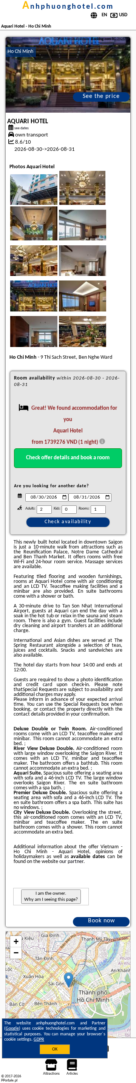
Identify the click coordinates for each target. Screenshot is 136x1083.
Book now (101, 921)
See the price (101, 96)
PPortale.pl (9, 1080)
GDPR (39, 1039)
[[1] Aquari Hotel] (68, 75)
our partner (71, 862)
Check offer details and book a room (68, 458)
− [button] (16, 953)
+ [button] (16, 941)
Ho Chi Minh (20, 51)
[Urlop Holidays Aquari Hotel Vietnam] (44, 197)
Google (12, 1028)
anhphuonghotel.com (68, 7)
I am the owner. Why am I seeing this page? (51, 896)
